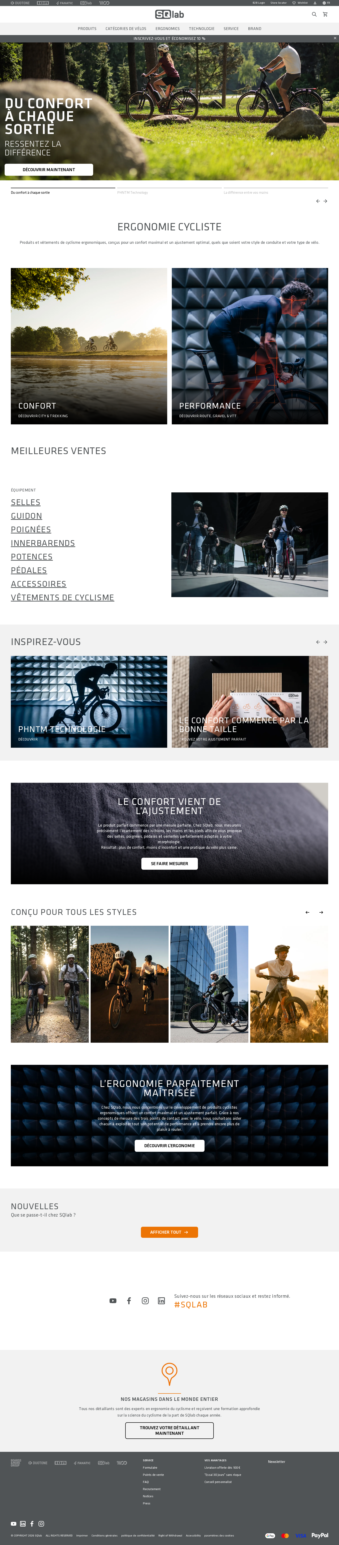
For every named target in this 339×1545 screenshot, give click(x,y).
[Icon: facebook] (129, 1300)
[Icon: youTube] (113, 1300)
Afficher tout (165, 1232)
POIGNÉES (31, 529)
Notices (148, 1496)
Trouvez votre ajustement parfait (212, 740)
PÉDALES (29, 570)
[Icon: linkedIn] (161, 1300)
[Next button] (325, 201)
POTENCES (32, 557)
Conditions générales (105, 1535)
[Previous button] (318, 201)
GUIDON (26, 516)
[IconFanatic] (64, 3)
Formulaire (150, 1468)
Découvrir (28, 740)
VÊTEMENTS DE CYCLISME (62, 597)
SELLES (26, 502)
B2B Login (259, 3)
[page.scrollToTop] (332, 1533)
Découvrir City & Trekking (43, 416)
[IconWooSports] (104, 3)
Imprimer (82, 1535)
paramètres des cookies (219, 1535)
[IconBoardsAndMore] (16, 1463)
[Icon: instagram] (145, 1300)
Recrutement (152, 1489)
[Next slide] (321, 912)
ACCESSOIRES (39, 584)
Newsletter (276, 1462)
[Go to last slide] (307, 912)
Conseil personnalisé (218, 1482)
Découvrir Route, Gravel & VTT (208, 416)
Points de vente (153, 1475)
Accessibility (193, 1535)
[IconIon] (43, 3)
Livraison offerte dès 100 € (223, 1468)
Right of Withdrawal (170, 1535)
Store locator (279, 3)
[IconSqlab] (86, 3)
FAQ (146, 1482)
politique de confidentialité (138, 1535)
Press (146, 1503)
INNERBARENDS (43, 543)
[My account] (315, 3)
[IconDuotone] (20, 3)
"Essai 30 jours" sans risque (223, 1475)
